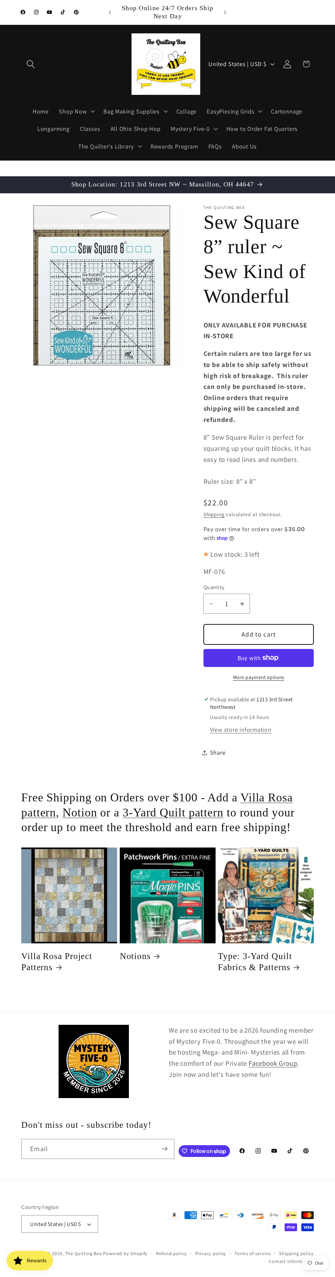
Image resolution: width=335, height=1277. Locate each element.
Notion (79, 812)
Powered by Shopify (125, 1253)
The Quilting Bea (83, 1253)
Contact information (291, 1261)
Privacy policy (210, 1253)
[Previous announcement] (110, 12)
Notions (135, 956)
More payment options (258, 677)
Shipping (214, 514)
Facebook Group (273, 1063)
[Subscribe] (164, 1149)
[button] (30, 64)
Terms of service (253, 1253)
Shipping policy (296, 1253)
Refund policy (171, 1253)
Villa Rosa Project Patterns (56, 961)
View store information (241, 729)
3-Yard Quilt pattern (173, 812)
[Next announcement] (225, 12)
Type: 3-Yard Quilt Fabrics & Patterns (255, 961)
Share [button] (218, 752)
